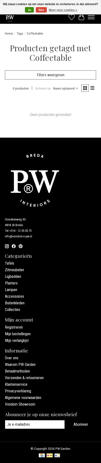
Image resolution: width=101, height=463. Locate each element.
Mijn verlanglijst (17, 340)
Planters (11, 283)
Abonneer (81, 424)
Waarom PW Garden (20, 364)
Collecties (12, 309)
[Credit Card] (42, 455)
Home (9, 33)
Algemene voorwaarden (23, 397)
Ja (29, 10)
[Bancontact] (57, 455)
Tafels (9, 263)
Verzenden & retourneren (24, 377)
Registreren (14, 327)
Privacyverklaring (18, 391)
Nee (41, 10)
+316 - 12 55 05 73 (20, 230)
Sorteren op (43, 88)
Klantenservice (16, 384)
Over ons (11, 358)
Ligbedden (13, 276)
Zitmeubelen (14, 270)
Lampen (11, 289)
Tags (20, 33)
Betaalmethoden (17, 371)
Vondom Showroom (20, 404)
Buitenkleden (15, 303)
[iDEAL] (50, 455)
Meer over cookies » (63, 10)
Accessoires (14, 296)
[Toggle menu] (91, 17)
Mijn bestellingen (18, 334)
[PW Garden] (10, 17)
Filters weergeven (50, 75)
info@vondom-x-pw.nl (18, 236)
